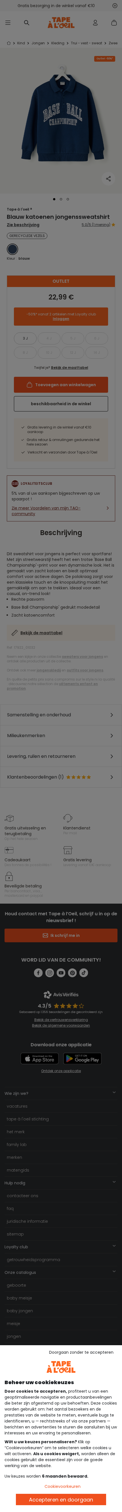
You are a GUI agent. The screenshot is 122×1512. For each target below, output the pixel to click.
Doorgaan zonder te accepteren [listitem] (81, 1352)
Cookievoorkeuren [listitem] (63, 1486)
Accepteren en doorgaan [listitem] (61, 1499)
